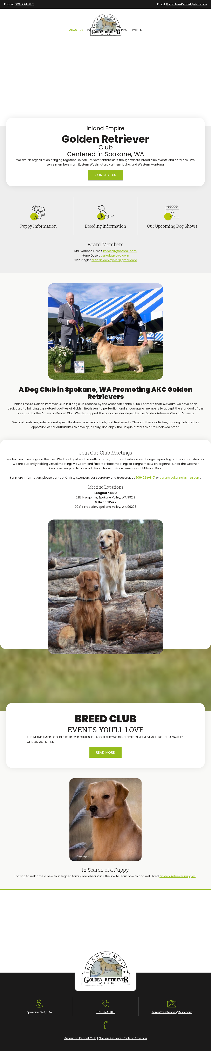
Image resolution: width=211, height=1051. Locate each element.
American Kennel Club (80, 1038)
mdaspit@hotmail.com (120, 251)
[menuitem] (76, 29)
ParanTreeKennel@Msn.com (186, 4)
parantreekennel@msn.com (180, 478)
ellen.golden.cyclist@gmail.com (114, 260)
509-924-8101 (24, 4)
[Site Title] (105, 18)
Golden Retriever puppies (177, 876)
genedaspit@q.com (115, 255)
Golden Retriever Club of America (123, 1038)
